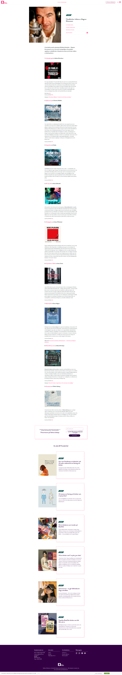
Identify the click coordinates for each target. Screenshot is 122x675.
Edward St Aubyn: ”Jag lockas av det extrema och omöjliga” (60, 382)
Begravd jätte (49, 303)
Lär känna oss (64, 652)
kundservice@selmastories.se (39, 654)
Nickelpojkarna (49, 222)
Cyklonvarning (49, 100)
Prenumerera (74, 435)
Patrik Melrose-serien (50, 346)
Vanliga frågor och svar (51, 655)
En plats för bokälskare (62, 2)
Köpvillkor (49, 654)
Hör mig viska (49, 183)
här (50, 93)
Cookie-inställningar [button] (98, 673)
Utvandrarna (48, 386)
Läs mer (38, 673)
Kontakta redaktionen (65, 654)
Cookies (49, 652)
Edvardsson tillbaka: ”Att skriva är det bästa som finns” (59, 97)
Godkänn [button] (106, 673)
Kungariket (48, 145)
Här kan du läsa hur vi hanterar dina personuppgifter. (77, 432)
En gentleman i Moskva (51, 263)
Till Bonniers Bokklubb (110, 2)
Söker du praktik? (65, 655)
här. (52, 141)
